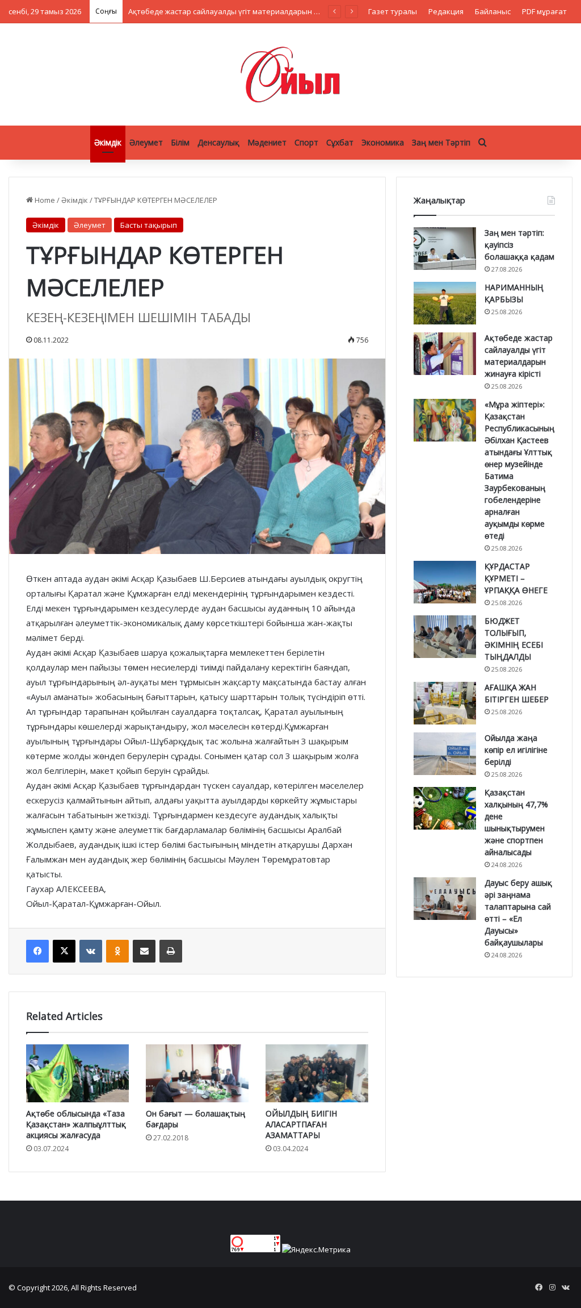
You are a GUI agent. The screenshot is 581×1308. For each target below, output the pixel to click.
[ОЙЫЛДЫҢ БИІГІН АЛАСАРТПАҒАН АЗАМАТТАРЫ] (317, 1073)
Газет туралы (392, 11)
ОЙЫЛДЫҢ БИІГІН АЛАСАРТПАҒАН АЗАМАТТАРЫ (301, 1124)
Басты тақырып (148, 225)
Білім (180, 142)
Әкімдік (107, 142)
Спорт (306, 142)
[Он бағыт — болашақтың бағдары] (197, 1073)
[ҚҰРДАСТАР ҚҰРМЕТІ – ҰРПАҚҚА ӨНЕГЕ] (445, 582)
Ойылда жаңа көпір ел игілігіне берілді (516, 749)
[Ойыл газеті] (290, 74)
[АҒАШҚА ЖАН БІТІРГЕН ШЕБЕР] (445, 703)
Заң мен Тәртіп (441, 142)
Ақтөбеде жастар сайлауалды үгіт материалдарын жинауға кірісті (247, 11)
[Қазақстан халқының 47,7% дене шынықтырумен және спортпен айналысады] (445, 808)
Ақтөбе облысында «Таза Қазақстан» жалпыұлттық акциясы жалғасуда (76, 1124)
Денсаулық (218, 142)
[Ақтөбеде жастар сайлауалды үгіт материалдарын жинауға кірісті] (445, 353)
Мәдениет (267, 142)
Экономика (382, 142)
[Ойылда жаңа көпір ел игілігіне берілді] (445, 753)
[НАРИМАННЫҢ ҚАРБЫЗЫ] (445, 303)
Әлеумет (146, 142)
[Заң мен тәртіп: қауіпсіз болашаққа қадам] (445, 248)
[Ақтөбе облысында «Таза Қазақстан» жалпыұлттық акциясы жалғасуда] (77, 1073)
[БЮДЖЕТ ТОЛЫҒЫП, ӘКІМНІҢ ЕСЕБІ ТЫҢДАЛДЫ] (445, 636)
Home (44, 200)
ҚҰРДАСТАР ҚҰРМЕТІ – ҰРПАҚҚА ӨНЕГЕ (516, 578)
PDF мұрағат (544, 11)
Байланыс (493, 11)
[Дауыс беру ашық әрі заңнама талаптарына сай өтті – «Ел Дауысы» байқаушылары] (445, 898)
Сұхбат (339, 142)
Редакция (446, 11)
